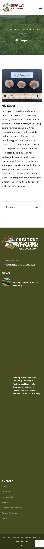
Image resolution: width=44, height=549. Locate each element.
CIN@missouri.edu (13, 260)
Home (4, 486)
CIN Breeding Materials (12, 507)
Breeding (6, 502)
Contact (5, 518)
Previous (10, 207)
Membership (7, 497)
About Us (6, 491)
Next (35, 207)
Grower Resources (10, 513)
